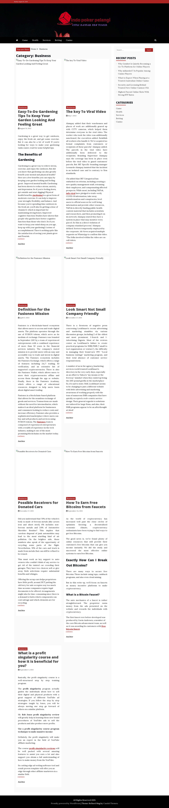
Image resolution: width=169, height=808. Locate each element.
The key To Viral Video (86, 111)
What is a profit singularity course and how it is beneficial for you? (38, 659)
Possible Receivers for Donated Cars (38, 504)
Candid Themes (110, 803)
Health (35, 40)
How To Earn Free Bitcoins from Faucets (86, 504)
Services (47, 40)
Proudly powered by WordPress (66, 803)
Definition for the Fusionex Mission (34, 311)
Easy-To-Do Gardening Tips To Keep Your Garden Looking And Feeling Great (38, 118)
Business (23, 107)
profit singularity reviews (42, 748)
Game (25, 40)
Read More (21, 244)
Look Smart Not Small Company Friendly (86, 311)
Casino (69, 40)
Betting (58, 40)
